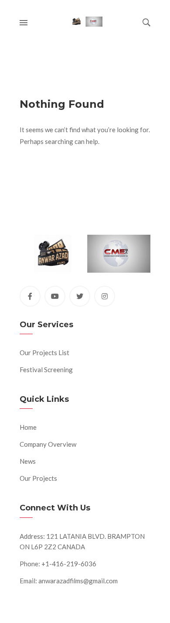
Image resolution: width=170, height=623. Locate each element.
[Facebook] (30, 296)
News (28, 461)
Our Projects (38, 478)
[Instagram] (104, 296)
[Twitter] (79, 296)
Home (28, 427)
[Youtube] (54, 296)
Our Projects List (44, 352)
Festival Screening (46, 369)
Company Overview (48, 444)
